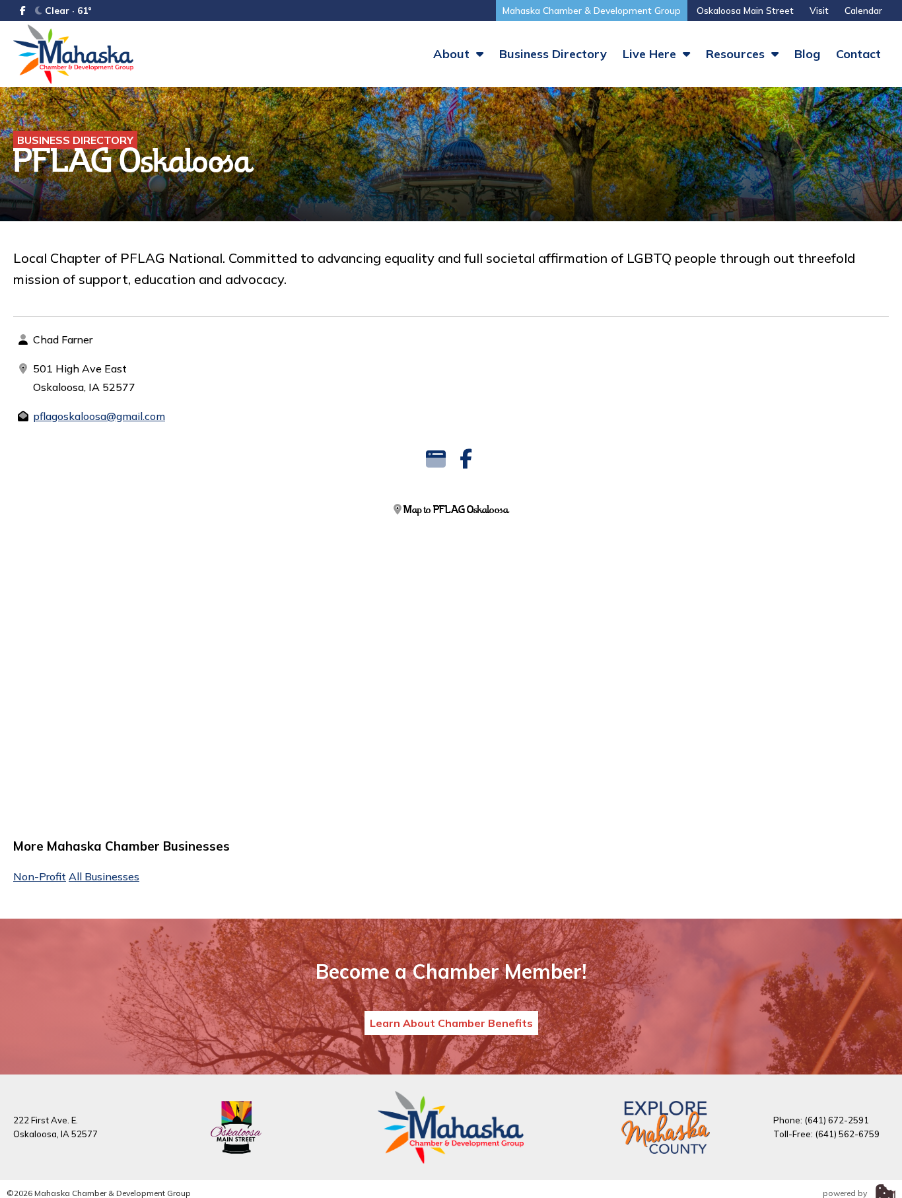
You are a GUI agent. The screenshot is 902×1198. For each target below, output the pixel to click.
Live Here (651, 53)
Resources (737, 53)
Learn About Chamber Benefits (451, 1023)
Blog (807, 53)
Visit (819, 11)
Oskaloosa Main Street (745, 11)
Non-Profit (39, 876)
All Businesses (104, 876)
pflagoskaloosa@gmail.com (99, 416)
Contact (858, 53)
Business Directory (553, 53)
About (453, 53)
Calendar (863, 11)
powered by (846, 1193)
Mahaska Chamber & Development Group (592, 11)
